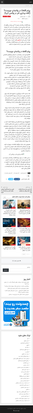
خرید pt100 (26, 363)
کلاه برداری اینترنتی (24, 173)
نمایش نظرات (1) (16, 261)
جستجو (28, 267)
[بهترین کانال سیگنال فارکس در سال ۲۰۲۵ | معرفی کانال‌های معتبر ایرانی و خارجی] (9, 222)
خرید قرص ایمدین (25, 396)
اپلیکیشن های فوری (25, 343)
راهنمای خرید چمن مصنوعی (23, 367)
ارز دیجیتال (5, 16)
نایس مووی (26, 341)
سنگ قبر (27, 347)
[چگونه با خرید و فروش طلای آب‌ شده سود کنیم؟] (9, 241)
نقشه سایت (17, 410)
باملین (30, 2)
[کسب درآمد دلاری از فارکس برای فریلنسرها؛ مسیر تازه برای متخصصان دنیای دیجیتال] (9, 204)
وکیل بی (27, 352)
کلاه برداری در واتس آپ (8, 173)
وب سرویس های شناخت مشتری (22, 398)
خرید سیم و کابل (25, 369)
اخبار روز (9, 16)
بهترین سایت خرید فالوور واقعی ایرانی (21, 358)
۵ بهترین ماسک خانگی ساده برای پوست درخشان (19, 294)
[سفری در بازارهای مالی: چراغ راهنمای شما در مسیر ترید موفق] (23, 241)
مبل (28, 338)
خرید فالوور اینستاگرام (24, 349)
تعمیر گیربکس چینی (24, 381)
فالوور (27, 345)
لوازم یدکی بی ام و (25, 372)
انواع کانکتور (26, 374)
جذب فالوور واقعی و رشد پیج (23, 392)
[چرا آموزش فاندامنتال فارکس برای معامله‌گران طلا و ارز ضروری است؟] (23, 204)
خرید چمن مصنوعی (25, 387)
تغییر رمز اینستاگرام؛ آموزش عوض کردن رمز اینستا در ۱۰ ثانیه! (7, 190)
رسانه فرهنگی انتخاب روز (24, 356)
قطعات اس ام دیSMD (24, 376)
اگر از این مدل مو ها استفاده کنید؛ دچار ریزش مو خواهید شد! (25, 190)
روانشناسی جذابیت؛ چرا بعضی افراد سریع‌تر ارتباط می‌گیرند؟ (16, 286)
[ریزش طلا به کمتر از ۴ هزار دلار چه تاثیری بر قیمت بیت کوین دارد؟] (23, 222)
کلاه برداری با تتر (16, 173)
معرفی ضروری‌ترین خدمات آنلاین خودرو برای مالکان (18, 288)
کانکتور (27, 389)
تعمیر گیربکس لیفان (24, 378)
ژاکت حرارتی (26, 365)
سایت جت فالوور (25, 354)
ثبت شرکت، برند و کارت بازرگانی (22, 383)
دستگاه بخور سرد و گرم (24, 394)
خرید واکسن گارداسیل (24, 385)
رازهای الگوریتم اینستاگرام (23, 361)
